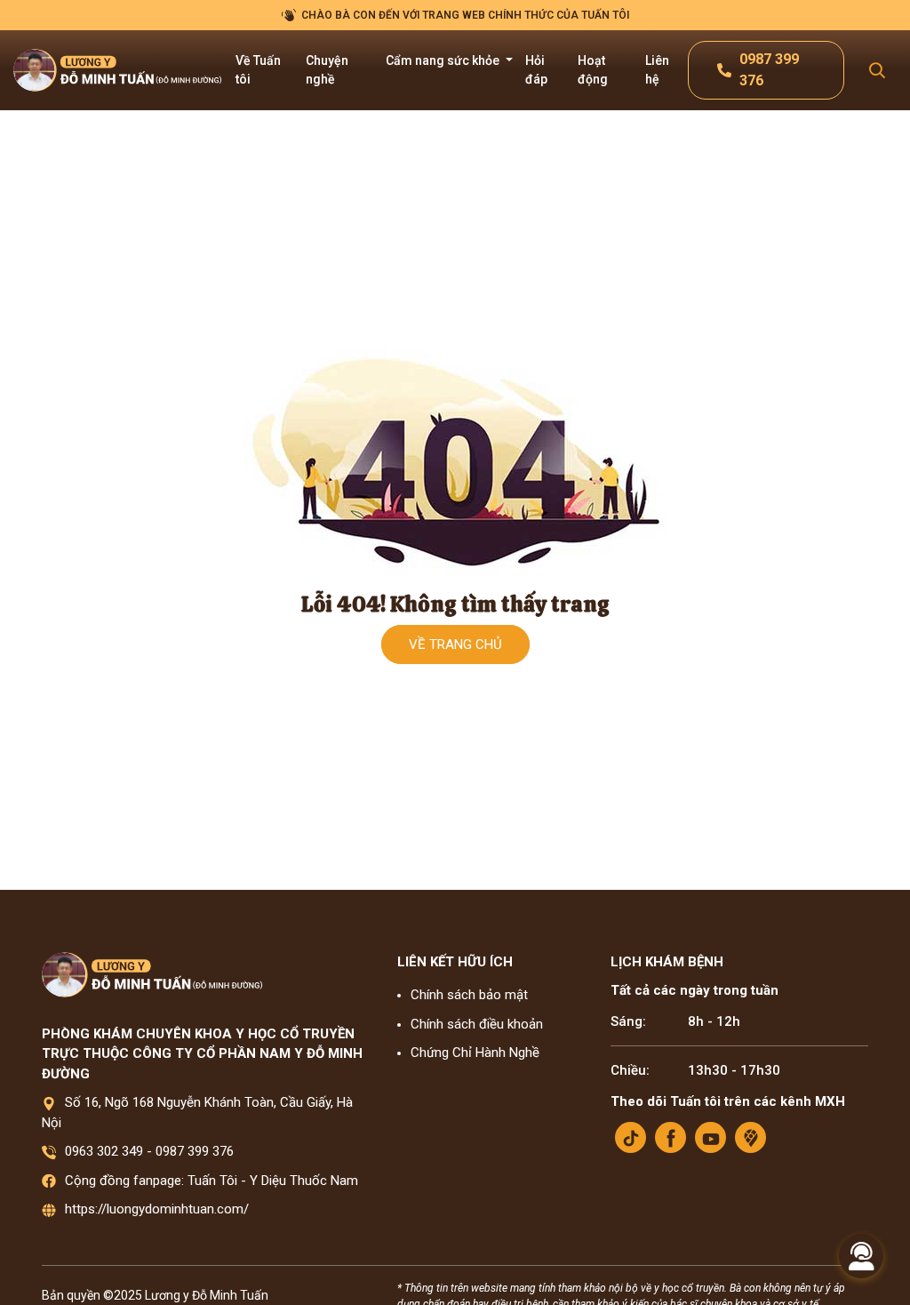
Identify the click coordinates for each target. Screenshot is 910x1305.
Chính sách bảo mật (469, 995)
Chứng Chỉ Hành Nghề (475, 1053)
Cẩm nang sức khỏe (444, 60)
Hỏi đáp (536, 69)
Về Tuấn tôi (258, 69)
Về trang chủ (455, 644)
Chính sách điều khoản (477, 1024)
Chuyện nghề (327, 69)
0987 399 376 (195, 1151)
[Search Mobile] (877, 70)
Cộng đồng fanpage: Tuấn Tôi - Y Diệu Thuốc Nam (211, 1181)
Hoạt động (593, 69)
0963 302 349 (104, 1151)
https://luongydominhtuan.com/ (157, 1209)
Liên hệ (657, 69)
